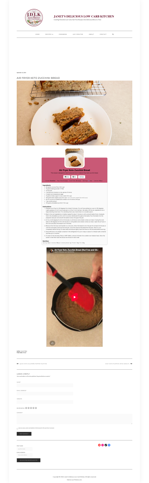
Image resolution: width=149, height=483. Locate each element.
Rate (82, 176)
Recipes (48, 34)
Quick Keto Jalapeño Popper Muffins (33, 363)
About (91, 34)
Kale (68, 480)
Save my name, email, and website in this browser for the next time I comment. (36, 428)
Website (19, 399)
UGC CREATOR (78, 34)
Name (19, 382)
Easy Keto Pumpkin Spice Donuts (117, 363)
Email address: (21, 452)
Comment (20, 412)
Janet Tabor (24, 351)
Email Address (21, 390)
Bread (24, 352)
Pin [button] (75, 176)
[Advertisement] (74, 53)
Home (37, 34)
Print (67, 176)
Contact (103, 34)
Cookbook (63, 34)
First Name (20, 445)
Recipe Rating (21, 408)
